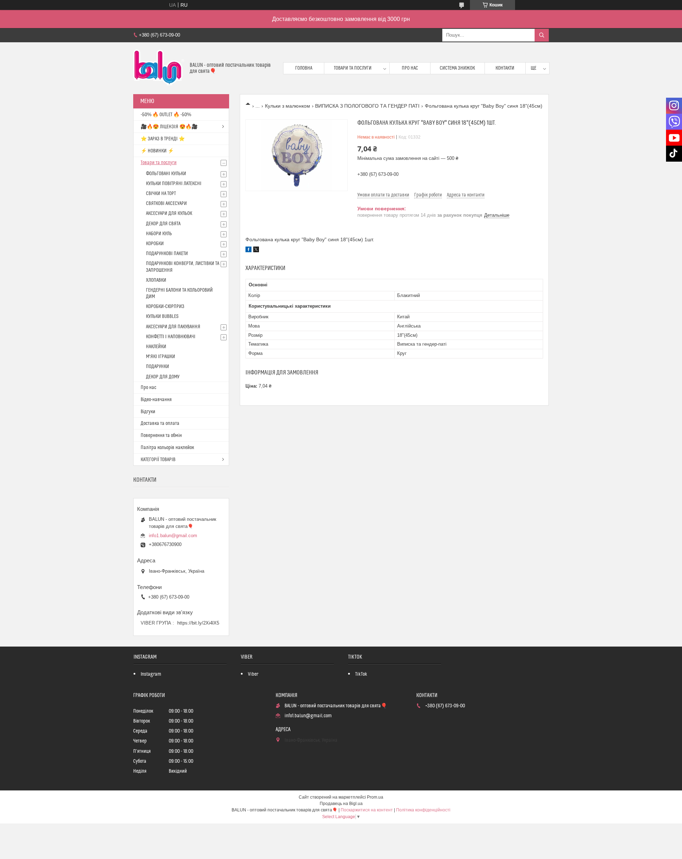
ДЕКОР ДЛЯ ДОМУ (162, 377)
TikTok (361, 674)
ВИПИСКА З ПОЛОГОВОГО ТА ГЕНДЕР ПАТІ (367, 106)
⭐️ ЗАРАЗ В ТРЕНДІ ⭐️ (163, 139)
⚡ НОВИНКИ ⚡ (157, 151)
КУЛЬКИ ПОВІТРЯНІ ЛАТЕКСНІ (173, 184)
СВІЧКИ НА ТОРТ (161, 193)
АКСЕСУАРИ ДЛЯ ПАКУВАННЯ (173, 327)
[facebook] (248, 250)
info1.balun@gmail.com (173, 535)
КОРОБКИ (155, 244)
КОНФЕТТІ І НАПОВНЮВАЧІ (170, 337)
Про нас (410, 68)
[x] (256, 250)
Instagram (151, 674)
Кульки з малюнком (287, 106)
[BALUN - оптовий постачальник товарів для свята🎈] (158, 68)
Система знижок (457, 68)
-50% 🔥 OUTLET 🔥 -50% (166, 115)
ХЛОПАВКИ (156, 280)
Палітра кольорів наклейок (167, 447)
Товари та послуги (353, 68)
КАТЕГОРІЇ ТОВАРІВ (158, 460)
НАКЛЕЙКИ (156, 347)
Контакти (505, 68)
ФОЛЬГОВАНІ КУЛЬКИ (166, 174)
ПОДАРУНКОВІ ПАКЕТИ (167, 253)
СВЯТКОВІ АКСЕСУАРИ (166, 203)
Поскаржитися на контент (367, 809)
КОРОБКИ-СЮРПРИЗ (165, 306)
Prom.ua (375, 797)
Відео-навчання (156, 400)
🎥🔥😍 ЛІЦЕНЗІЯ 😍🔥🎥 (169, 127)
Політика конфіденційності (423, 809)
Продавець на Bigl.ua (341, 803)
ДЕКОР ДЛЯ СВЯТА (163, 224)
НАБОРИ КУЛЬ (159, 234)
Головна (303, 68)
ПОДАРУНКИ (157, 366)
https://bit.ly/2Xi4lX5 (198, 623)
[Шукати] (542, 35)
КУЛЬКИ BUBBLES (162, 316)
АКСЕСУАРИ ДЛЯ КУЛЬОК (169, 213)
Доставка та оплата (160, 423)
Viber (253, 674)
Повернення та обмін (161, 435)
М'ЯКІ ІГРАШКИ (160, 357)
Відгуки (148, 412)
